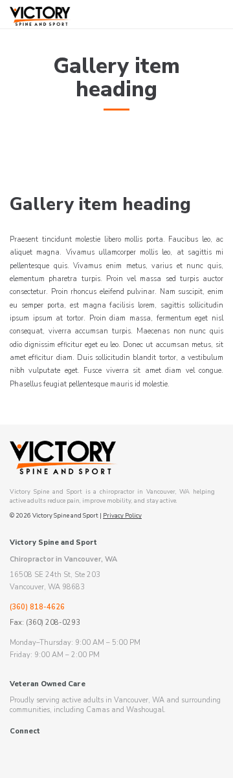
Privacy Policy (122, 515)
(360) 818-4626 (37, 607)
